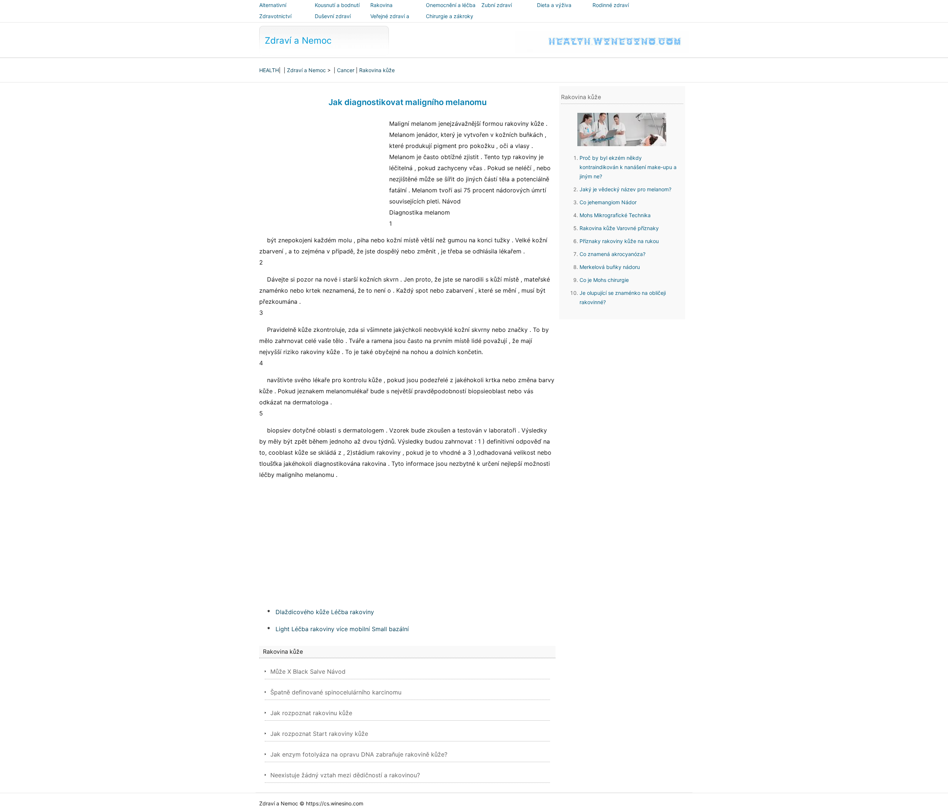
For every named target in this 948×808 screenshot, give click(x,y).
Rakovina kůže (377, 70)
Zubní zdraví (496, 5)
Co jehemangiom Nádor (608, 202)
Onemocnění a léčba (450, 5)
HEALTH (269, 70)
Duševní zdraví (333, 16)
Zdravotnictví (275, 16)
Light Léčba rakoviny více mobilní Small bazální (342, 629)
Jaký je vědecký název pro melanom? (625, 189)
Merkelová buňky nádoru (610, 267)
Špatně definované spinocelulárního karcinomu (335, 692)
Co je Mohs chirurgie (604, 280)
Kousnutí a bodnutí (337, 5)
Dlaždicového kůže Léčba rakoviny (325, 612)
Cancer (345, 70)
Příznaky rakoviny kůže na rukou (619, 241)
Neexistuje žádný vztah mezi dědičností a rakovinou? (345, 775)
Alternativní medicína (272, 10)
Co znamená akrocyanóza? (612, 254)
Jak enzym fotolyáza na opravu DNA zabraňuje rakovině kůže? (358, 754)
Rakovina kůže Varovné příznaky (619, 228)
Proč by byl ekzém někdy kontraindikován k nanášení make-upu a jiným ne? (628, 167)
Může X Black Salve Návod (308, 671)
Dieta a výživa (554, 5)
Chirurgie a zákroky (449, 16)
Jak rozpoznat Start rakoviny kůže (319, 733)
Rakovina (381, 5)
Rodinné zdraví (610, 5)
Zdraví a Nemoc (298, 40)
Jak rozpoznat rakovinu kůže (311, 713)
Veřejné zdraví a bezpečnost (389, 21)
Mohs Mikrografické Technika (615, 215)
